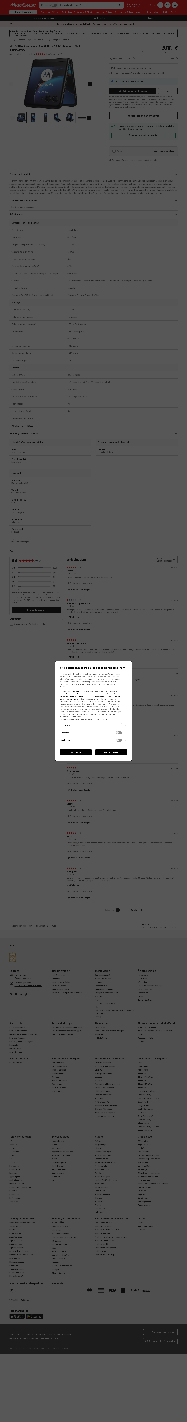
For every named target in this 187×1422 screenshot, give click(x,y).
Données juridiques (100, 719)
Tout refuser (76, 752)
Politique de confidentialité (69, 719)
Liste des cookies (86, 719)
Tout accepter (111, 752)
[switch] (119, 732)
